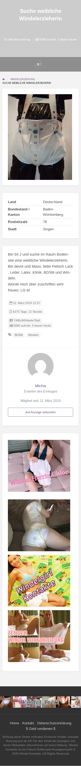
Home (14, 723)
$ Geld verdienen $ (40, 729)
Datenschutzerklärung (54, 723)
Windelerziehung (19, 39)
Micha (40, 386)
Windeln (33, 335)
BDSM (19, 335)
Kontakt (28, 723)
